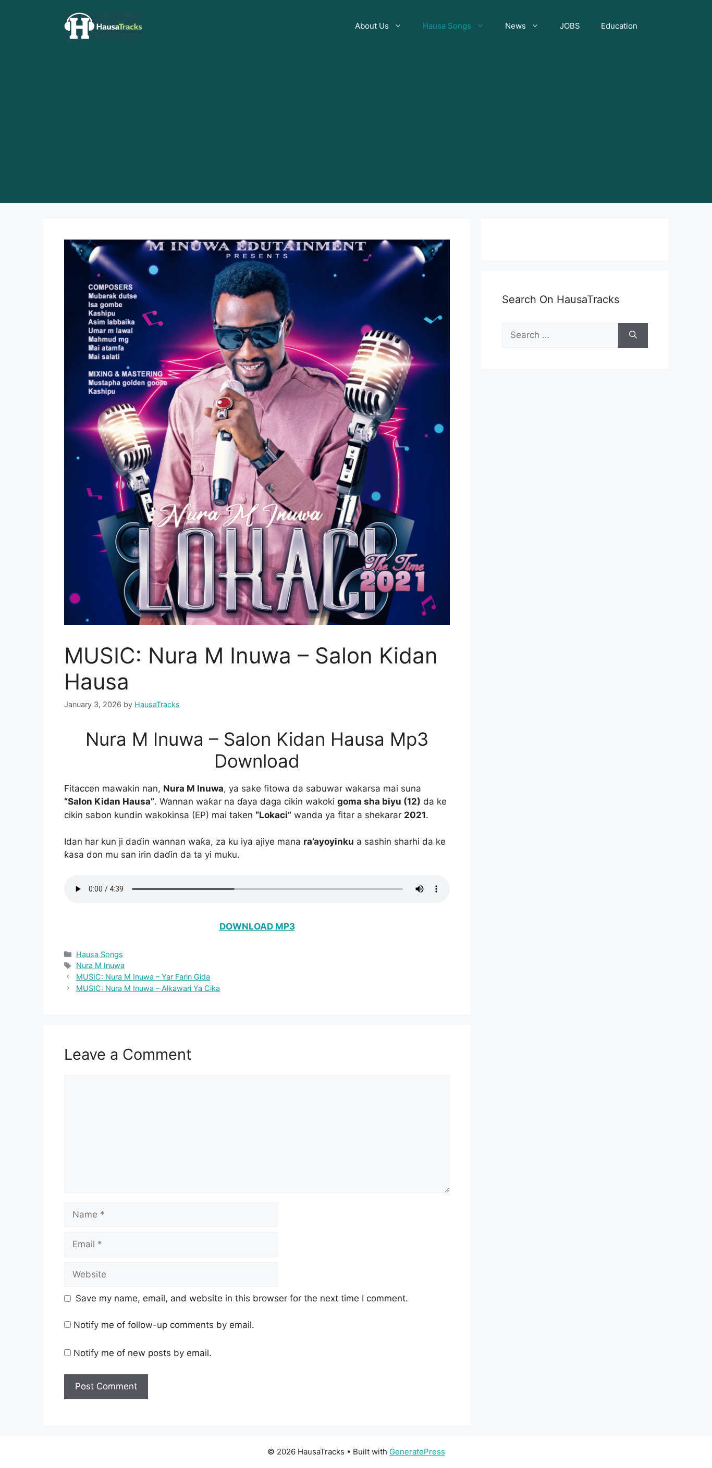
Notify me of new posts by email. (142, 1353)
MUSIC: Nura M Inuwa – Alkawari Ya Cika (148, 988)
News (515, 26)
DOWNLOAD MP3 (257, 926)
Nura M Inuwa (100, 965)
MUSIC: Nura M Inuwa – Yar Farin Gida (143, 976)
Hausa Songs (447, 26)
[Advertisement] (356, 130)
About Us (372, 26)
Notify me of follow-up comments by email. (163, 1325)
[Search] (633, 335)
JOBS (570, 26)
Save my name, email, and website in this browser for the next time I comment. (242, 1298)
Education (619, 26)
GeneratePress (417, 1452)
